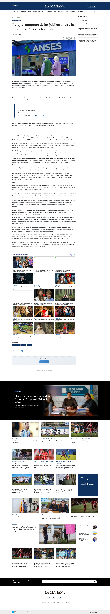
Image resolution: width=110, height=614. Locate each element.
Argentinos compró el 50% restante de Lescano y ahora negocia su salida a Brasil (20, 564)
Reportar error (60, 602)
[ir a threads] (64, 597)
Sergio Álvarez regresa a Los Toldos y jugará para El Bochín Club (64, 490)
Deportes (72, 11)
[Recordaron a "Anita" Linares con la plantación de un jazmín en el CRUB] (57, 534)
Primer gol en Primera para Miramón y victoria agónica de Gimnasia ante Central (42, 564)
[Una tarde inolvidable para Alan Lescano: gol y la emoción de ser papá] (44, 454)
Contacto (66, 602)
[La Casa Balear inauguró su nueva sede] (25, 505)
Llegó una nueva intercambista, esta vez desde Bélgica (83, 539)
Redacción (44, 602)
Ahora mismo (16, 11)
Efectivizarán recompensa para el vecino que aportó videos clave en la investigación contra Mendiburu (87, 40)
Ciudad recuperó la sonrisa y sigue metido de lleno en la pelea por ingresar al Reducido (65, 467)
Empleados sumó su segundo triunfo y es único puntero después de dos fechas (22, 490)
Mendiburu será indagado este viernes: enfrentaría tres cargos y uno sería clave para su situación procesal (88, 29)
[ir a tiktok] (60, 597)
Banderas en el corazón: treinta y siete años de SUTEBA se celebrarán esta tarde (54, 517)
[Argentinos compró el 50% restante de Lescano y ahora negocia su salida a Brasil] (22, 553)
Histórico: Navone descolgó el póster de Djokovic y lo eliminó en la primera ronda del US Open (43, 490)
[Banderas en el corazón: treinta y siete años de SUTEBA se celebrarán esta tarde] (55, 505)
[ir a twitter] (49, 597)
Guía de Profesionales (51, 11)
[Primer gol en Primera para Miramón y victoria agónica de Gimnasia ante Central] (44, 553)
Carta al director (51, 602)
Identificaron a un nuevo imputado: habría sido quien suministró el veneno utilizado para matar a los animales (20, 466)
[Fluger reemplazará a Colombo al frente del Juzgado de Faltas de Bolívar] (69, 400)
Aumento (23, 345)
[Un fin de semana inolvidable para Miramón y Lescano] (84, 429)
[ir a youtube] (53, 597)
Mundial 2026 (61, 11)
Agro (67, 11)
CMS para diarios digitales (92, 612)
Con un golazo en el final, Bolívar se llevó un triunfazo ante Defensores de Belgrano (65, 564)
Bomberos (23, 11)
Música (29, 11)
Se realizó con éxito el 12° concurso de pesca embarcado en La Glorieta (84, 533)
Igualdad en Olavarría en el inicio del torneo (54, 441)
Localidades (81, 11)
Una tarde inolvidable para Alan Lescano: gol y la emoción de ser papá (43, 465)
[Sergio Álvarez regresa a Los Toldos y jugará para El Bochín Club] (66, 479)
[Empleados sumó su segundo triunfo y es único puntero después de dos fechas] (22, 479)
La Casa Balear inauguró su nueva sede (23, 517)
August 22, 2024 (41, 116)
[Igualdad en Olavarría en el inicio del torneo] (55, 429)
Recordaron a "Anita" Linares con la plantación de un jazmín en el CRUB (24, 529)
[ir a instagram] (56, 597)
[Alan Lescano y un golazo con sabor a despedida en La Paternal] (84, 505)
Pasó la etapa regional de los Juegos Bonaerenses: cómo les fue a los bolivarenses (84, 527)
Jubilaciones (16, 345)
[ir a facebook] (46, 597)
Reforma (30, 345)
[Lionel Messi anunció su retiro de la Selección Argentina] (25, 429)
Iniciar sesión (44, 361)
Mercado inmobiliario (38, 11)
